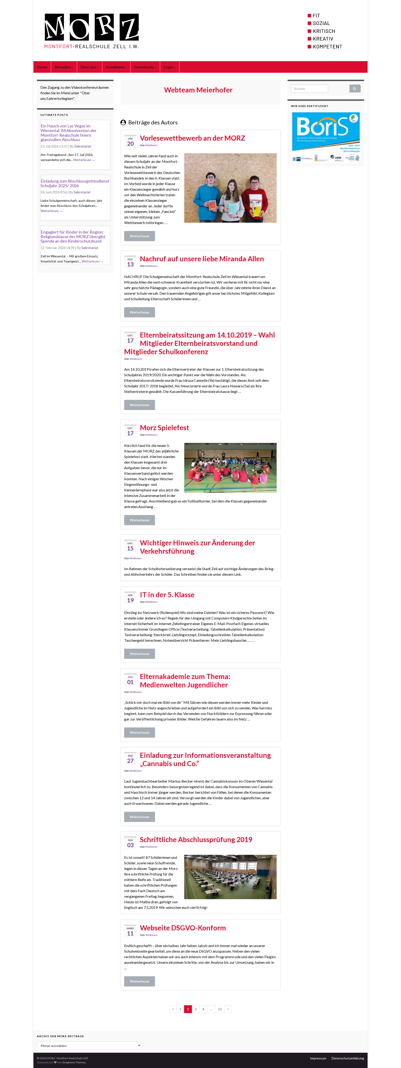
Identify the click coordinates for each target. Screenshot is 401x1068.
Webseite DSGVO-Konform (183, 927)
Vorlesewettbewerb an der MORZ (192, 138)
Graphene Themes (74, 1062)
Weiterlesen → (84, 160)
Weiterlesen (139, 236)
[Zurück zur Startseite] (200, 30)
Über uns (89, 67)
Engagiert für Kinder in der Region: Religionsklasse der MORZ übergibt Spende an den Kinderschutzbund (73, 236)
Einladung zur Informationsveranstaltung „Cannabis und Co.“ (205, 759)
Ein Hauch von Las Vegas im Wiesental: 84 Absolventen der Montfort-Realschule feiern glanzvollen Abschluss (69, 132)
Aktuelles (63, 67)
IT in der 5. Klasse (167, 594)
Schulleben (115, 67)
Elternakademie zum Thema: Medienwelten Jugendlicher (185, 680)
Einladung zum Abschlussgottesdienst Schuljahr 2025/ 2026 (75, 183)
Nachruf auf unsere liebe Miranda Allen (202, 258)
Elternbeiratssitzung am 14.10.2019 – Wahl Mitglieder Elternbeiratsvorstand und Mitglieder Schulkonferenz (199, 343)
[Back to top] (390, 1057)
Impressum (318, 1058)
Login (169, 67)
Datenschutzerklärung (348, 1058)
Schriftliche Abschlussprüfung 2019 (196, 839)
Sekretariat (82, 146)
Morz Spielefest (164, 427)
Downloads (144, 67)
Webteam (151, 145)
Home (42, 67)
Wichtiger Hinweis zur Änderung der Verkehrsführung (197, 546)
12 (220, 1009)
